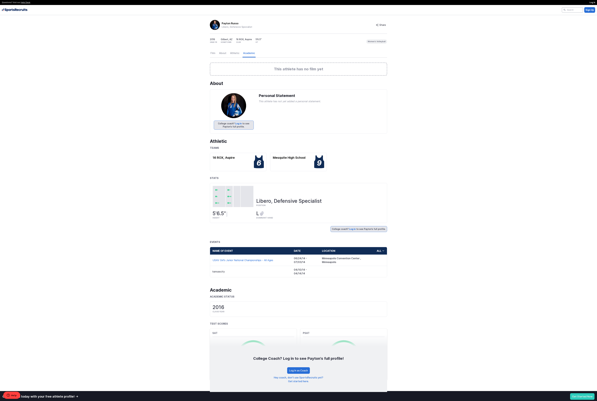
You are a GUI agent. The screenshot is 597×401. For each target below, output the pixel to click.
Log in (238, 123)
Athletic (234, 53)
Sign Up (589, 10)
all (379, 250)
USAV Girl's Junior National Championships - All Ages (243, 260)
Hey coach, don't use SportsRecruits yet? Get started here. (298, 379)
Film (213, 53)
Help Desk (25, 2)
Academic (249, 53)
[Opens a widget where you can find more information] (11, 395)
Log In (592, 2)
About (222, 53)
